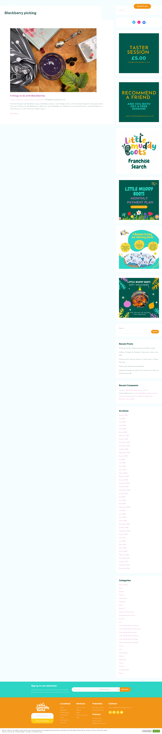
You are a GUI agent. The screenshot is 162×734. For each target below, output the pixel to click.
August (26, 100)
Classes (69, 6)
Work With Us (114, 6)
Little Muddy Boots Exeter (128, 632)
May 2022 (122, 544)
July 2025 (122, 459)
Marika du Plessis (125, 396)
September (39, 100)
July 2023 (122, 510)
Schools (121, 656)
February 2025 (124, 476)
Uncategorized (124, 670)
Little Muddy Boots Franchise (129, 636)
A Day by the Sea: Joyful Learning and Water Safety (137, 348)
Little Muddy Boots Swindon (128, 639)
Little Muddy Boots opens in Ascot (136, 390)
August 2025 (123, 456)
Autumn (32, 100)
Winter (121, 673)
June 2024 (122, 500)
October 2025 (123, 449)
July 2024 (122, 497)
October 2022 (123, 527)
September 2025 (124, 452)
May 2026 (122, 425)
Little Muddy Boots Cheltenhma (130, 629)
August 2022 (123, 534)
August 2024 (123, 493)
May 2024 (122, 504)
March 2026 (123, 432)
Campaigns (123, 598)
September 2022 (124, 531)
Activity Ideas (123, 585)
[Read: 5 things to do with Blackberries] (53, 60)
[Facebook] (144, 22)
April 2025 (122, 469)
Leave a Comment (16, 100)
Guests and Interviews (126, 612)
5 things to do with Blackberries (27, 95)
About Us (100, 6)
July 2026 (122, 418)
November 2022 (124, 524)
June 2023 (122, 514)
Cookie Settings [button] (147, 731)
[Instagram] (138, 22)
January (121, 619)
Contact (127, 6)
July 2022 (122, 538)
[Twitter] (133, 22)
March (121, 646)
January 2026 (123, 439)
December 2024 (124, 483)
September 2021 (124, 565)
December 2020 (124, 568)
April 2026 (122, 429)
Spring (121, 663)
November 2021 (124, 558)
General (121, 608)
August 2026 (123, 415)
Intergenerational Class (127, 615)
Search (121, 328)
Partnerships (123, 653)
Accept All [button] (156, 731)
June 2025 (122, 463)
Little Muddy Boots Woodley (128, 642)
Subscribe (124, 689)
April (120, 588)
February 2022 (124, 555)
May (120, 649)
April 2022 (122, 548)
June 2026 (122, 422)
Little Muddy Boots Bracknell (129, 625)
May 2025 (122, 466)
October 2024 (123, 487)
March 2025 (123, 473)
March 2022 (123, 551)
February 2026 (124, 435)
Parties (78, 6)
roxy (120, 390)
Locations (88, 6)
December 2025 (124, 442)
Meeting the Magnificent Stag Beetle (131, 366)
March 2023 (123, 521)
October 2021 (123, 561)
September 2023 (124, 507)
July (120, 622)
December (122, 602)
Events (121, 605)
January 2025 (123, 480)
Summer (122, 666)
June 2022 (122, 541)
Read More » (14, 113)
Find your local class (42, 721)
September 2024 (124, 490)
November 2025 (124, 446)
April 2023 (122, 517)
